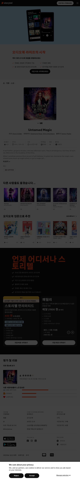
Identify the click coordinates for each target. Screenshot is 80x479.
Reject (16, 475)
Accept (32, 475)
